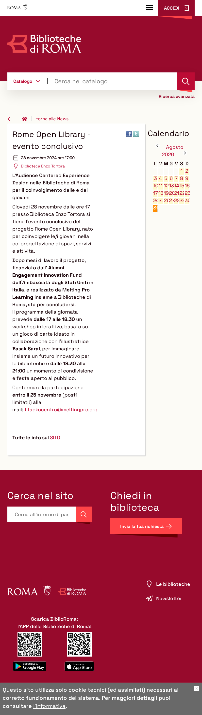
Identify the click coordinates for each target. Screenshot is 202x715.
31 (155, 208)
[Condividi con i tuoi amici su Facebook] (129, 134)
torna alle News (52, 119)
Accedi (171, 8)
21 (176, 193)
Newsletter (169, 598)
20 (171, 193)
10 (155, 186)
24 (155, 200)
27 (171, 200)
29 (181, 200)
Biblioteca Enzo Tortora (43, 166)
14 (176, 186)
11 (161, 186)
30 (187, 200)
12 (166, 186)
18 (160, 193)
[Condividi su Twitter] (136, 134)
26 (166, 200)
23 (187, 193)
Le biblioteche (173, 584)
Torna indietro (12, 118)
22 (181, 193)
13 (171, 186)
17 (155, 193)
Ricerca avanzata (177, 96)
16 (187, 186)
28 (176, 200)
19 (166, 193)
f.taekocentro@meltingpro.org (61, 409)
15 (181, 186)
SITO (55, 437)
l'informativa (49, 705)
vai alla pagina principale (27, 118)
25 (160, 200)
